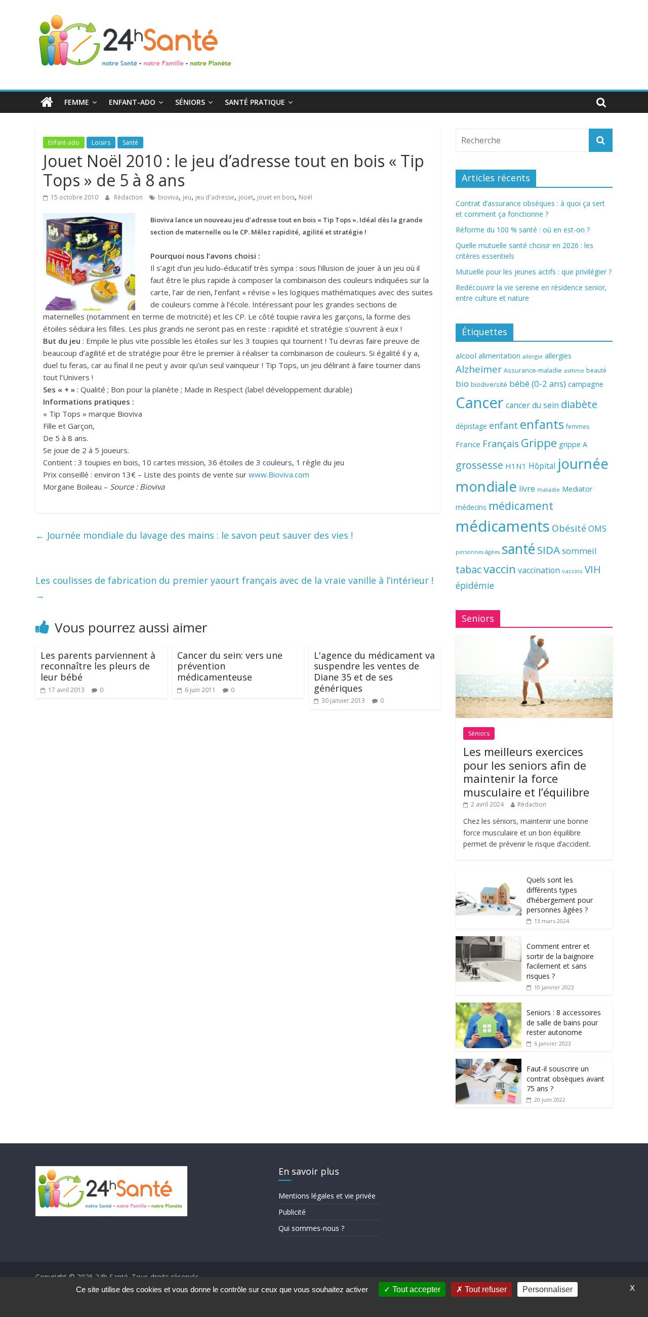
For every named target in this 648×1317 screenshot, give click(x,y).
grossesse (479, 465)
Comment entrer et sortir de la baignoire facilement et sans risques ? (560, 961)
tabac (468, 569)
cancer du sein (532, 405)
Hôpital (542, 465)
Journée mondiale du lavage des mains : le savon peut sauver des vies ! (194, 535)
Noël (305, 197)
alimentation (499, 356)
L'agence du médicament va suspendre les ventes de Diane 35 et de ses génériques (374, 671)
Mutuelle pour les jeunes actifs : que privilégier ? (534, 271)
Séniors (190, 102)
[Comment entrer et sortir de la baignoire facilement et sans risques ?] (488, 941)
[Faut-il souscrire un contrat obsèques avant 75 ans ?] (488, 1064)
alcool (466, 355)
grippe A (573, 444)
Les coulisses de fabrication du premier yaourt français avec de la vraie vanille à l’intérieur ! (234, 587)
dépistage (471, 426)
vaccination (539, 570)
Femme (76, 102)
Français (500, 443)
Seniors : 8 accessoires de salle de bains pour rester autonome (563, 1022)
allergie (532, 356)
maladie (548, 489)
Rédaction (129, 197)
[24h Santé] (46, 102)
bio (462, 383)
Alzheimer (479, 369)
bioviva (168, 197)
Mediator (577, 489)
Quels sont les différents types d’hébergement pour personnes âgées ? (559, 894)
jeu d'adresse (214, 197)
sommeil (579, 550)
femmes (577, 426)
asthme (574, 370)
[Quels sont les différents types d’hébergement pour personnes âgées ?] (488, 875)
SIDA (548, 550)
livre (527, 488)
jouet (245, 197)
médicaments (503, 526)
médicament (521, 505)
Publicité (292, 1212)
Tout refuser (485, 1289)
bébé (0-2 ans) (537, 383)
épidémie (475, 585)
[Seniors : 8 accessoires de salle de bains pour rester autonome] (488, 1008)
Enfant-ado (132, 102)
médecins (471, 507)
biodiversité (489, 384)
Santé (130, 142)
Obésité (569, 528)
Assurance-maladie (533, 370)
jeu (187, 197)
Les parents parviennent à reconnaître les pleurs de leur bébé (97, 666)
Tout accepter (415, 1289)
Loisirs (101, 142)
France (468, 444)
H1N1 (515, 466)
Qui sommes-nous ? (311, 1228)
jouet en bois (276, 197)
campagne (585, 384)
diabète (579, 404)
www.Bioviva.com (279, 474)
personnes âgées (478, 551)
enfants (542, 424)
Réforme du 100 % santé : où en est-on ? (523, 229)
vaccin (499, 569)
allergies (558, 356)
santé (518, 549)
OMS (597, 528)
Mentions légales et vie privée (327, 1196)
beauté (596, 370)
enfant (503, 425)
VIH (593, 569)
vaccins (572, 571)
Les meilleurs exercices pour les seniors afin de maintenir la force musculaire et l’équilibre (526, 771)
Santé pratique (255, 102)
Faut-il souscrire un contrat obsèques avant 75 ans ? (565, 1078)
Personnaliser (547, 1289)
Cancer (480, 402)
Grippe (539, 443)
